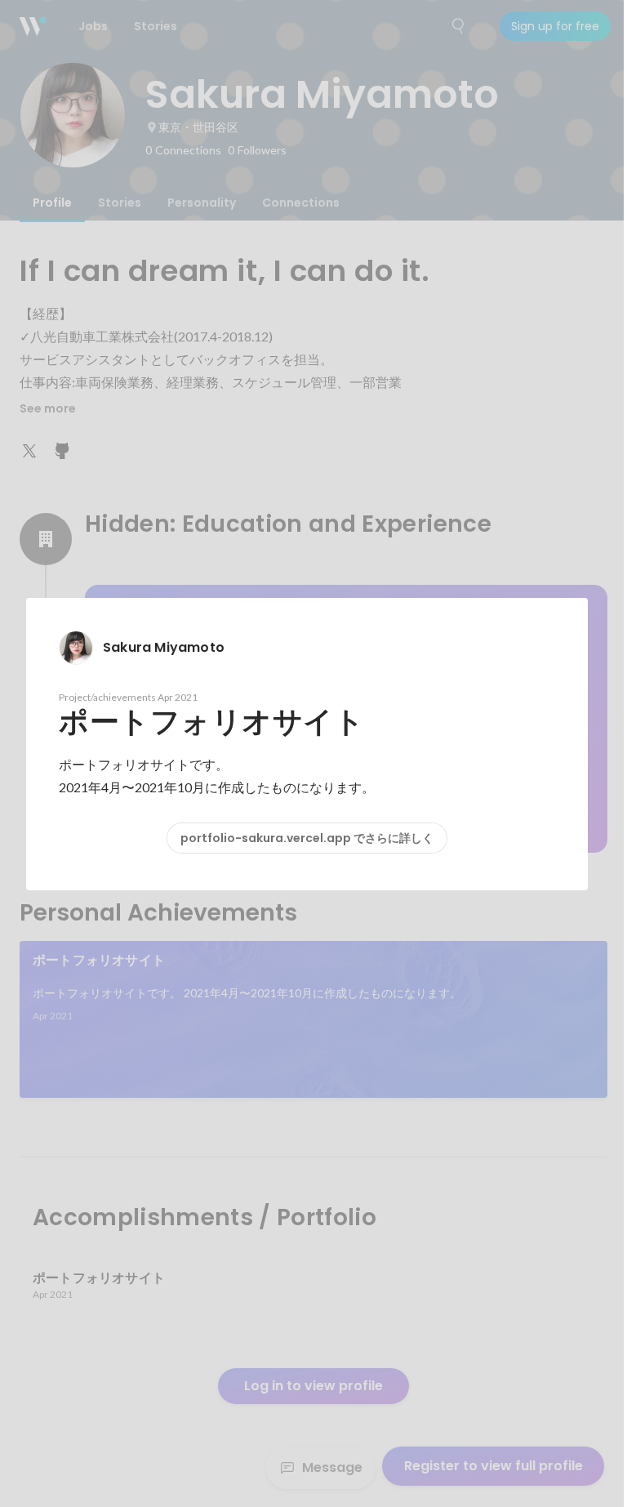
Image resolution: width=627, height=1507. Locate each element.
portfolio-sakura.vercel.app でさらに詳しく (307, 838)
